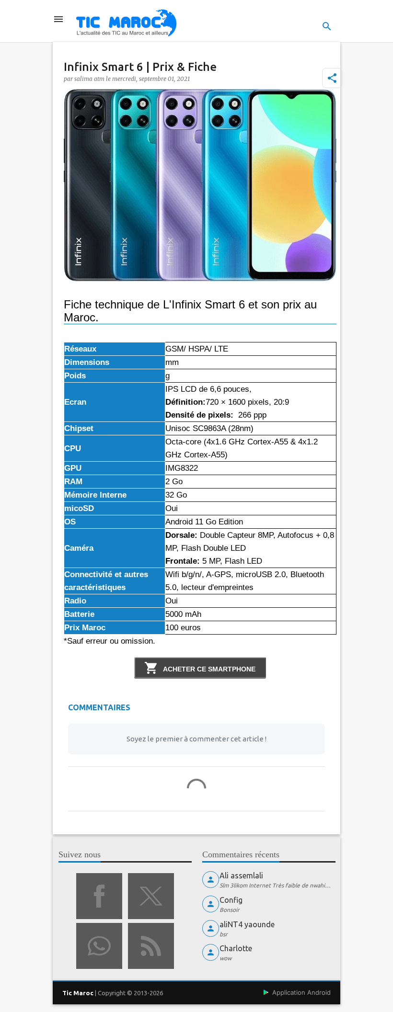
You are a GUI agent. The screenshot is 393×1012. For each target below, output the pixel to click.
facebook (99, 896)
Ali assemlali (241, 875)
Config (231, 900)
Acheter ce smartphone (208, 669)
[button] (332, 78)
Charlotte (236, 948)
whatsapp (99, 946)
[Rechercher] (327, 26)
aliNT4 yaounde (247, 924)
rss (151, 946)
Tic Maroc (77, 992)
